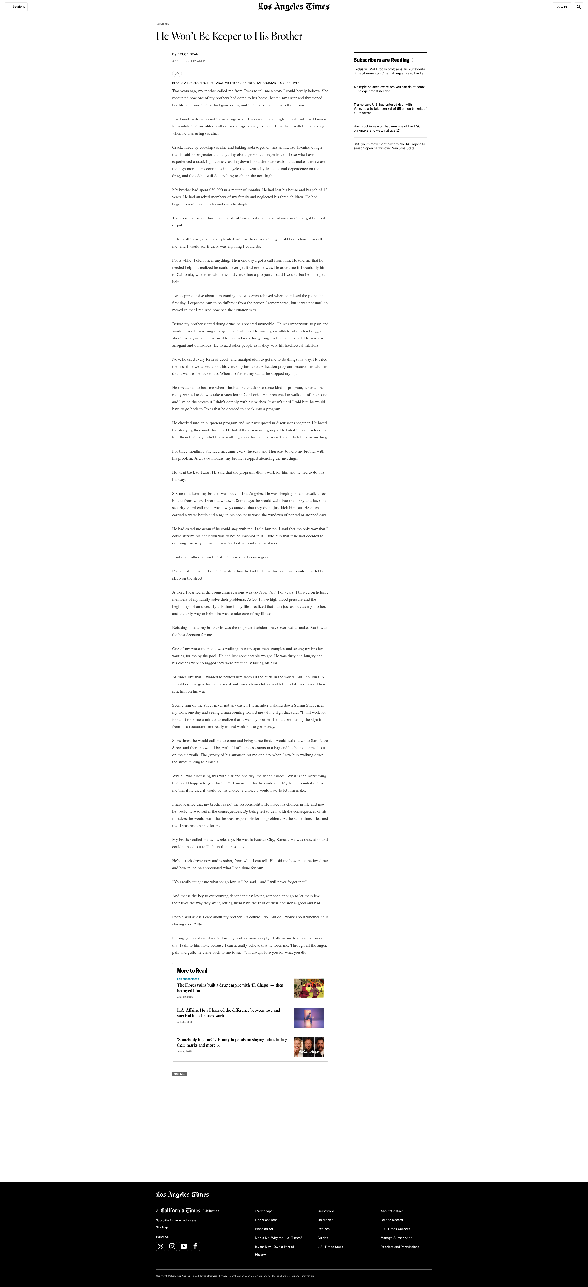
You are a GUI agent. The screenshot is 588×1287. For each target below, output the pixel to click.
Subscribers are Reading (381, 59)
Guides (323, 1238)
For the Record (392, 1220)
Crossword (326, 1211)
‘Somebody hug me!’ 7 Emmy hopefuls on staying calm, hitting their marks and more (232, 1043)
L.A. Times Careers (395, 1229)
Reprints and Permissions (400, 1247)
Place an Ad (264, 1229)
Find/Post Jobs (266, 1220)
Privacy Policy (227, 1276)
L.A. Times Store (330, 1247)
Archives (163, 24)
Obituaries (325, 1220)
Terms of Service (208, 1276)
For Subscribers (188, 979)
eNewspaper (264, 1211)
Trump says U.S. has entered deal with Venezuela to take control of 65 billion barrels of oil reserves (390, 109)
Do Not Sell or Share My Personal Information (289, 1276)
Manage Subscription (396, 1238)
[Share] (177, 74)
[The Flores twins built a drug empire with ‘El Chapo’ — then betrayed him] (309, 988)
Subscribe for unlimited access (176, 1220)
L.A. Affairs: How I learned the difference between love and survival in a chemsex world (228, 1013)
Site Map (162, 1227)
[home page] (294, 6)
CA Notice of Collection (249, 1276)
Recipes (324, 1229)
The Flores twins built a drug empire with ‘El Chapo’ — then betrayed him (230, 988)
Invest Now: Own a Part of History (274, 1250)
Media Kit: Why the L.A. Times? (278, 1238)
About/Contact (392, 1211)
